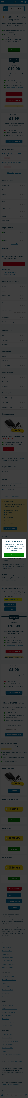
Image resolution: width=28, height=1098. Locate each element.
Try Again (14, 554)
